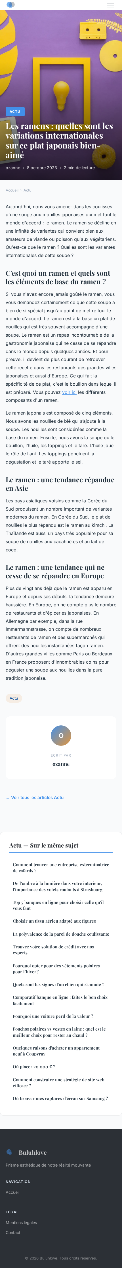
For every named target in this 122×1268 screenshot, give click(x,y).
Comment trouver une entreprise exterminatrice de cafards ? (61, 867)
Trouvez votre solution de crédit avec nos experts (53, 949)
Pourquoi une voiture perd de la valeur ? (53, 1016)
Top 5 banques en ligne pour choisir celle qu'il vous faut (58, 905)
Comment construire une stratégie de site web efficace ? (58, 1082)
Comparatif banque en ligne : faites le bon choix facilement (60, 1000)
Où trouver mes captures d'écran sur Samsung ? (60, 1098)
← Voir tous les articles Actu (35, 797)
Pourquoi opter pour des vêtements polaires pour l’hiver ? (56, 968)
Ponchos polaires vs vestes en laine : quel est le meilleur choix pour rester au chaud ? (59, 1032)
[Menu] (110, 5)
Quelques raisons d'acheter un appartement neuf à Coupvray (56, 1051)
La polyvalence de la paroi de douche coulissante (61, 934)
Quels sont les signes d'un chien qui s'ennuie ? (58, 984)
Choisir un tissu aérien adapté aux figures (54, 921)
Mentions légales (21, 1222)
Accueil (12, 190)
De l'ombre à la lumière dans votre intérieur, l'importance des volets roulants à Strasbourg (57, 886)
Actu (15, 111)
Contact (13, 1232)
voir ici (69, 392)
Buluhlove (33, 1152)
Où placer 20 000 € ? (34, 1066)
